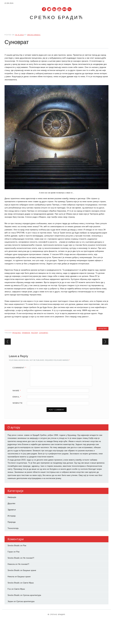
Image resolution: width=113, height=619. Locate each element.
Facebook (44, 9)
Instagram (64, 9)
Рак (24, 545)
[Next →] (105, 341)
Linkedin (54, 9)
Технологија (13, 528)
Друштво (102, 328)
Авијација (12, 497)
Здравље (12, 509)
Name (17, 390)
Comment (19, 367)
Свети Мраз (28, 583)
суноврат (43, 333)
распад (34, 333)
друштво (16, 333)
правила (26, 333)
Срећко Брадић (56, 17)
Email (17, 396)
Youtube (59, 9)
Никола (11, 576)
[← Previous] (8, 341)
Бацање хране (29, 570)
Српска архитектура (32, 595)
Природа (12, 522)
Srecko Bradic (34, 35)
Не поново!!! (28, 558)
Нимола (11, 564)
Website (17, 403)
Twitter (49, 9)
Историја (12, 516)
